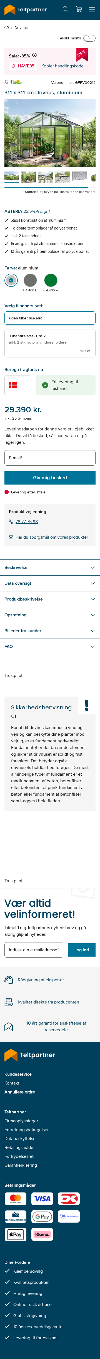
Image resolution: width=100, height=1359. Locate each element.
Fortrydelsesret (19, 1156)
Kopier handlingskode (62, 66)
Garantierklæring (20, 1165)
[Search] (65, 10)
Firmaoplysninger (21, 1121)
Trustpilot (13, 675)
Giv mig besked (50, 477)
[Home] (7, 27)
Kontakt (11, 1083)
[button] (79, 9)
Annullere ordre (19, 1092)
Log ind (81, 950)
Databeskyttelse (20, 1138)
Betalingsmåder (19, 1147)
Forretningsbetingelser (26, 1129)
